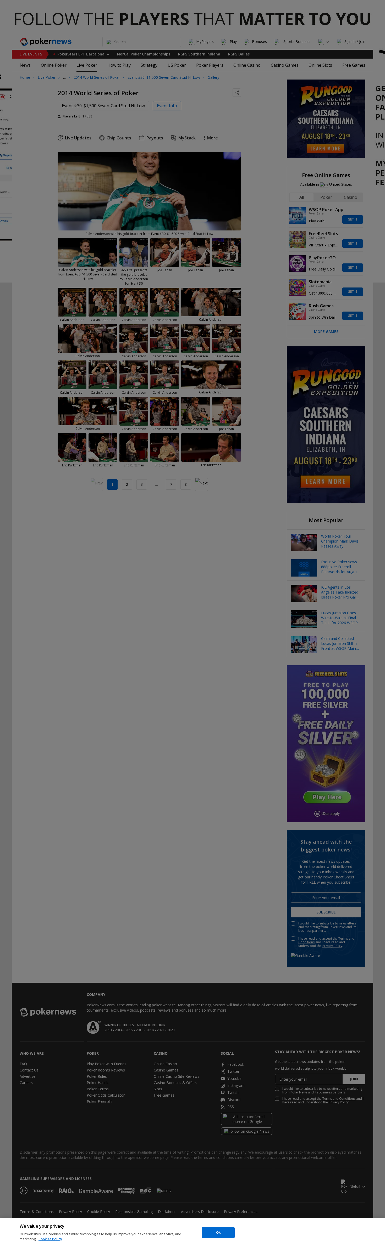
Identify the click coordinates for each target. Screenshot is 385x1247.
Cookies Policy (50, 1239)
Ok (218, 1232)
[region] (192, 1232)
